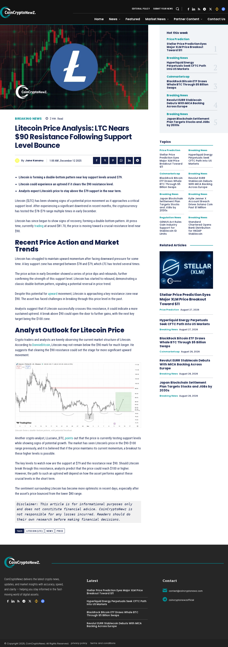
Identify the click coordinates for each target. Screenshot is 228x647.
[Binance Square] (217, 9)
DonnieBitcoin (41, 345)
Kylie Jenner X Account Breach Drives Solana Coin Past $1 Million (200, 203)
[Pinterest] (112, 160)
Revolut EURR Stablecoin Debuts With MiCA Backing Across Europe (185, 103)
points (69, 438)
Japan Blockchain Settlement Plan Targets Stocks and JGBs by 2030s (188, 122)
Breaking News (28, 118)
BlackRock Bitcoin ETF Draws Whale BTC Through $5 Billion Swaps (187, 84)
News (49, 531)
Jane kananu (34, 160)
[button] (177, 8)
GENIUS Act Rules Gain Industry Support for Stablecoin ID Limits (171, 228)
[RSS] (199, 9)
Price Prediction (178, 39)
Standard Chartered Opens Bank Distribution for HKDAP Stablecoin (199, 228)
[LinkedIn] (193, 9)
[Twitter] (210, 9)
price (60, 531)
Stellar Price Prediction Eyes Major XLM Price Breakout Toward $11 (187, 47)
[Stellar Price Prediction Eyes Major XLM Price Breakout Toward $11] (186, 270)
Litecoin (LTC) (34, 531)
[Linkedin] (129, 160)
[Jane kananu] (18, 160)
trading (38, 226)
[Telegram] (204, 9)
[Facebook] (188, 9)
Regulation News (170, 217)
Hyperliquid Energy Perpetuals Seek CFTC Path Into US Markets (186, 66)
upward (52, 294)
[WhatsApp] (121, 160)
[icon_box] (183, 590)
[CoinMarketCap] (223, 9)
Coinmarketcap (178, 76)
